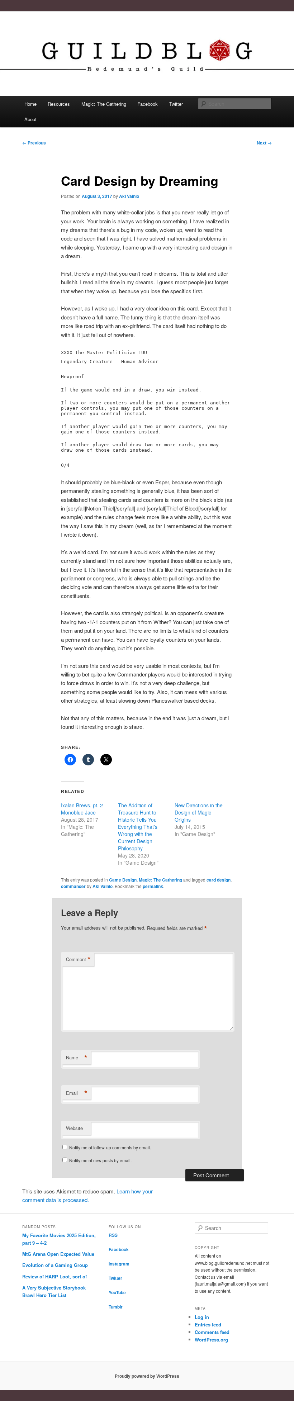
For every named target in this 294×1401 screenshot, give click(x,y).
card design (219, 880)
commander (73, 886)
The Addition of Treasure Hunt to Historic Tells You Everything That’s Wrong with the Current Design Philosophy (137, 827)
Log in (202, 1317)
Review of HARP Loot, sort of (54, 1276)
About (30, 119)
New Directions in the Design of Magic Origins (199, 812)
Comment (78, 959)
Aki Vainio (129, 196)
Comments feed (212, 1332)
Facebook (147, 103)
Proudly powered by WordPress (147, 1376)
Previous (34, 142)
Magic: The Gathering (103, 103)
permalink (153, 886)
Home (30, 103)
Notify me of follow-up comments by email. (110, 1147)
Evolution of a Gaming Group (55, 1265)
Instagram (119, 1263)
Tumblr (116, 1306)
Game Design (123, 880)
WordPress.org (211, 1339)
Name (76, 1057)
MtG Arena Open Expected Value (58, 1253)
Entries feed (208, 1324)
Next (264, 142)
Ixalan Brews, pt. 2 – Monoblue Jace (84, 809)
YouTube (117, 1292)
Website (74, 1128)
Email (76, 1093)
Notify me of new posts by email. (100, 1160)
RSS (113, 1235)
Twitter (176, 103)
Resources (59, 103)
